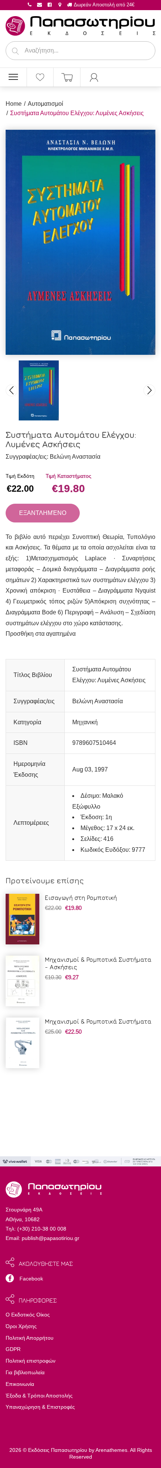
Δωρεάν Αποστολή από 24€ (103, 5)
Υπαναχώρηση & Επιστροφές (40, 1407)
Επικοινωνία (20, 1384)
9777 (138, 850)
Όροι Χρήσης (21, 1326)
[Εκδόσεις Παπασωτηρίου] (80, 25)
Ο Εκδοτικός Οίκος (28, 1315)
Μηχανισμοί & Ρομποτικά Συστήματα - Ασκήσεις (98, 963)
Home (14, 104)
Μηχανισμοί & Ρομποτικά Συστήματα (98, 1021)
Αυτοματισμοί (45, 104)
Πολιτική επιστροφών (30, 1361)
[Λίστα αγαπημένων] (40, 77)
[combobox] (80, 51)
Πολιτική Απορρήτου (30, 1338)
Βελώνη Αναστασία (75, 456)
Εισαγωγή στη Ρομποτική (81, 897)
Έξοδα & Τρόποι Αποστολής (39, 1396)
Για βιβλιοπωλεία (25, 1372)
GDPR (13, 1349)
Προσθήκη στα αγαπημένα (41, 633)
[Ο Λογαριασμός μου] (93, 77)
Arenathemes (111, 1450)
